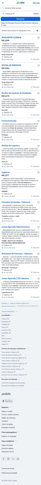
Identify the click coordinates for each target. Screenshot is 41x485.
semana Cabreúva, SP (8, 372)
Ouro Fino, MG (6, 330)
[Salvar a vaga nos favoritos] (38, 38)
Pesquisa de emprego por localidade (13, 385)
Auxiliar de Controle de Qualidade (16, 93)
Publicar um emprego (9, 436)
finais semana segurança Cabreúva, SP (14, 358)
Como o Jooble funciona (10, 415)
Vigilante (6, 172)
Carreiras (5, 421)
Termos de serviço (8, 468)
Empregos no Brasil (8, 427)
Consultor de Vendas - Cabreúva (16, 202)
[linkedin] (18, 459)
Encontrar (20, 19)
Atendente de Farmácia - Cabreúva (17, 254)
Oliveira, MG (5, 319)
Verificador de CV (8, 452)
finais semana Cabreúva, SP (10, 352)
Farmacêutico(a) (9, 121)
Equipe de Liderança (8, 418)
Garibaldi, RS (6, 324)
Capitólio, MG (6, 341)
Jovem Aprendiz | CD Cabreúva (15, 278)
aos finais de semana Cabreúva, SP (13, 369)
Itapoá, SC (5, 344)
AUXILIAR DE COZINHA (11, 37)
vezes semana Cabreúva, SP (10, 361)
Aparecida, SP (6, 321)
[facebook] (4, 459)
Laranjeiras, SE (6, 333)
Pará (3, 336)
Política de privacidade (9, 473)
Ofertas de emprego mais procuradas (13, 383)
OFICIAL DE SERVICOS (11, 65)
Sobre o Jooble (7, 411)
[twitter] (13, 459)
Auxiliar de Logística (11, 146)
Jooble (14, 481)
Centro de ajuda (7, 424)
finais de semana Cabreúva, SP (11, 355)
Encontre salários (7, 448)
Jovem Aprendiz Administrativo (16, 227)
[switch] (37, 31)
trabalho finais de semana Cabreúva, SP (14, 363)
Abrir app (36, 3)
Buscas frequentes (8, 311)
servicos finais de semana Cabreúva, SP (14, 375)
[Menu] (3, 3)
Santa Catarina (6, 338)
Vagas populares (7, 445)
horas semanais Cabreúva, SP (11, 366)
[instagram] (8, 459)
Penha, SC (5, 327)
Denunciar (36, 59)
